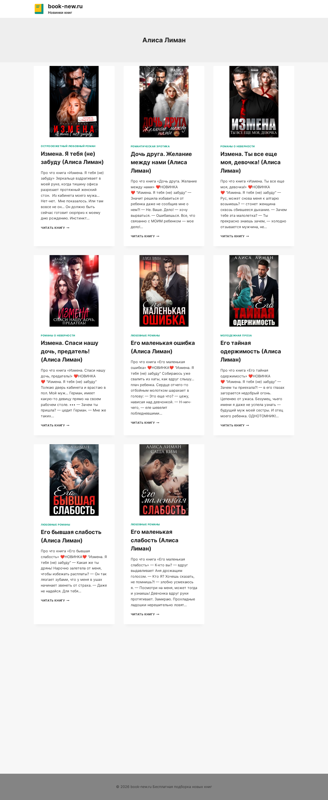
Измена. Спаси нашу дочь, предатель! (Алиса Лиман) (69, 351)
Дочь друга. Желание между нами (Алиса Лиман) (161, 162)
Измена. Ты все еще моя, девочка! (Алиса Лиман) (250, 162)
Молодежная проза (236, 335)
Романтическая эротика (150, 146)
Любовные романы (145, 335)
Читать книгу (55, 227)
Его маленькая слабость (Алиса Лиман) (155, 540)
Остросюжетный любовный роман (68, 146)
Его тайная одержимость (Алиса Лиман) (250, 351)
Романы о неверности (237, 146)
